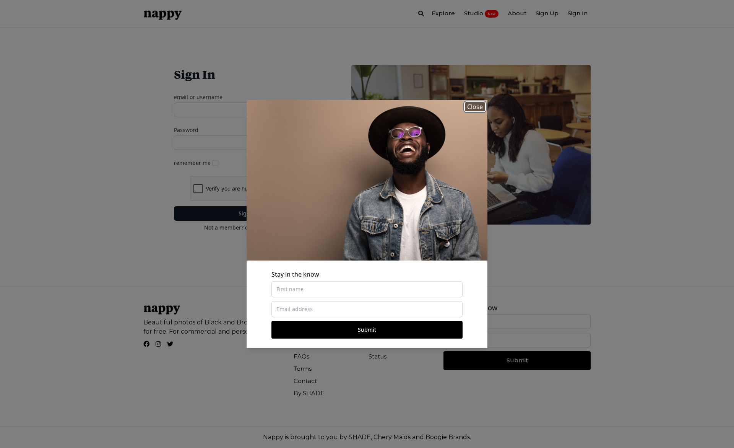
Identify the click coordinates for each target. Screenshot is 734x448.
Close (475, 107)
